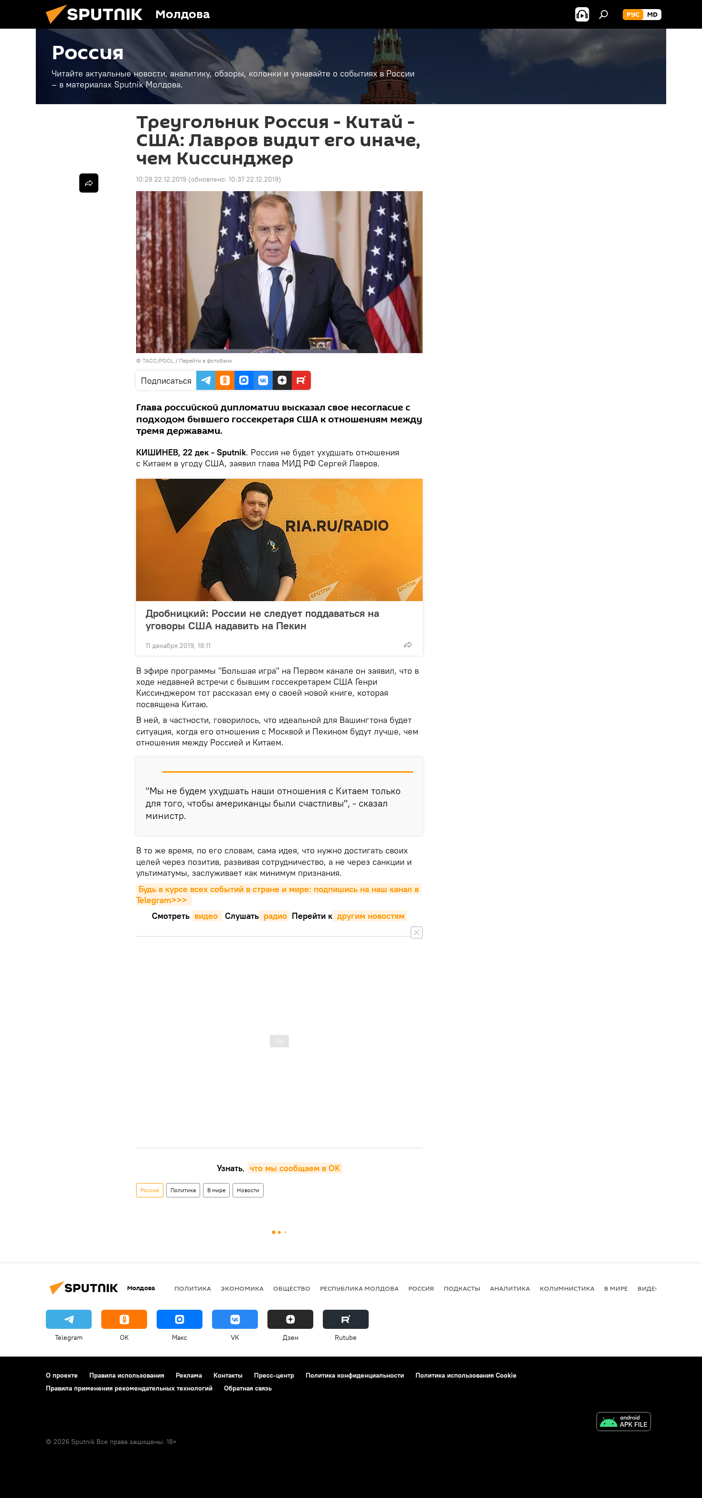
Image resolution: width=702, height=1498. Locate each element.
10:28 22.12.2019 (161, 179)
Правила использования (126, 1375)
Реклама (189, 1375)
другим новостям (369, 915)
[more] (407, 644)
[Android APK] (623, 1422)
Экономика (242, 1288)
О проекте (62, 1375)
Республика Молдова (359, 1288)
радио (274, 915)
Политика (183, 1190)
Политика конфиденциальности (355, 1375)
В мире (216, 1190)
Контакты (228, 1375)
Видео (649, 1288)
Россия (149, 1190)
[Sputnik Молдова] (98, 26)
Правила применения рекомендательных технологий (129, 1388)
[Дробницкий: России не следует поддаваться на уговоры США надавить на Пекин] (279, 540)
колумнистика (567, 1288)
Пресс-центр (274, 1375)
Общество (291, 1288)
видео (207, 915)
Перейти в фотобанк (205, 360)
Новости (248, 1190)
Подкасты (462, 1288)
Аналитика (510, 1288)
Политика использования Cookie (466, 1375)
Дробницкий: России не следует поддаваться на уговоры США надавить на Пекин (262, 619)
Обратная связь (248, 1388)
